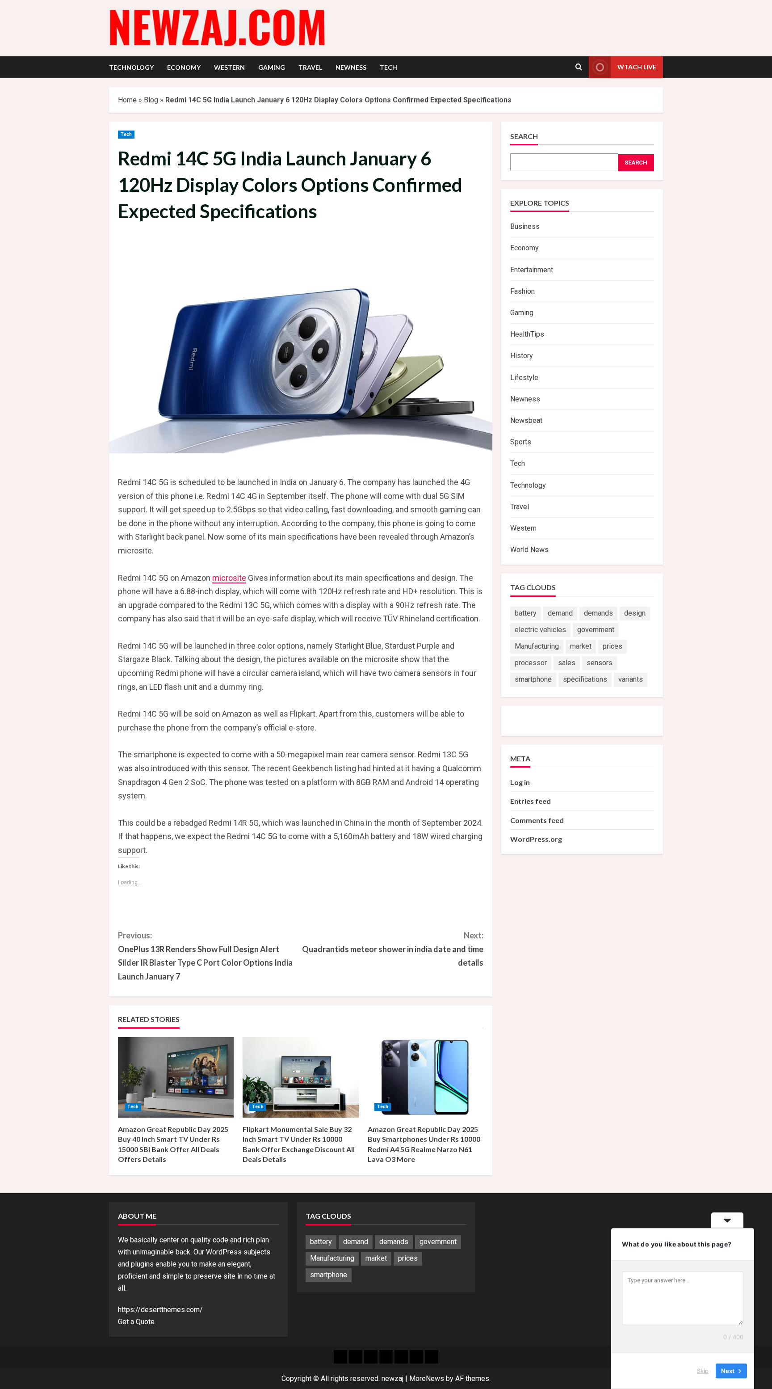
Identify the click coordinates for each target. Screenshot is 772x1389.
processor (531, 663)
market (581, 646)
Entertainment (531, 270)
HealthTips (527, 334)
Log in (520, 782)
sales (566, 663)
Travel (310, 67)
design (635, 613)
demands (598, 613)
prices (612, 646)
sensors (600, 663)
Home (127, 100)
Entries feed (530, 801)
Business (525, 226)
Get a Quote (136, 1321)
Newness (351, 67)
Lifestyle (524, 377)
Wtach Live (636, 67)
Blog (151, 100)
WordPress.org (536, 839)
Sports (520, 442)
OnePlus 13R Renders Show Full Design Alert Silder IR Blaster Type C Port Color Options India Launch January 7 (205, 955)
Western (229, 67)
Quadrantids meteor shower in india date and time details (392, 948)
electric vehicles (540, 629)
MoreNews (426, 1378)
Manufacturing (537, 646)
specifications (585, 679)
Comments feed (537, 820)
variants (630, 679)
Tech (388, 67)
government (595, 629)
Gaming (271, 67)
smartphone (533, 679)
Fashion (522, 291)
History (521, 355)
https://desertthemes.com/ (160, 1309)
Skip (703, 1370)
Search (524, 136)
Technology (131, 67)
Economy (184, 67)
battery (526, 613)
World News (529, 549)
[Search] (578, 67)
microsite (229, 578)
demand (560, 613)
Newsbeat (526, 420)
